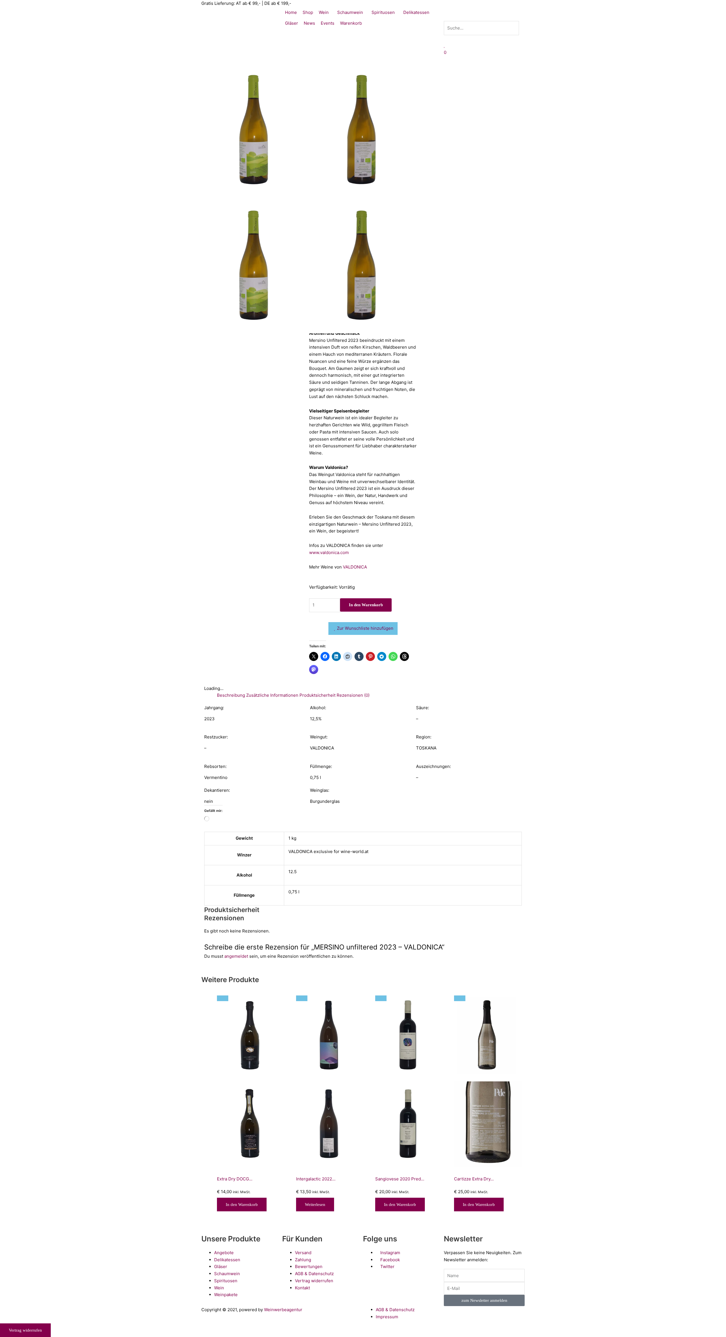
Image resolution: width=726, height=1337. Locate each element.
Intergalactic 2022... (315, 1179)
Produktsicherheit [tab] (317, 695)
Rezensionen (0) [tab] (353, 695)
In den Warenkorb (366, 605)
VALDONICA (355, 567)
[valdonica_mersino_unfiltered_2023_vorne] (255, 129)
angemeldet (236, 956)
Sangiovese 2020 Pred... (399, 1179)
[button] (484, 17)
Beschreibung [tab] (231, 695)
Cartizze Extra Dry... (474, 1179)
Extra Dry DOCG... (234, 1179)
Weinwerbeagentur (283, 1309)
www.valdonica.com (329, 552)
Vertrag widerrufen (25, 1330)
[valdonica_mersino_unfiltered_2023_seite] (363, 129)
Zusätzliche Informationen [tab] (272, 695)
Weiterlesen (315, 1204)
